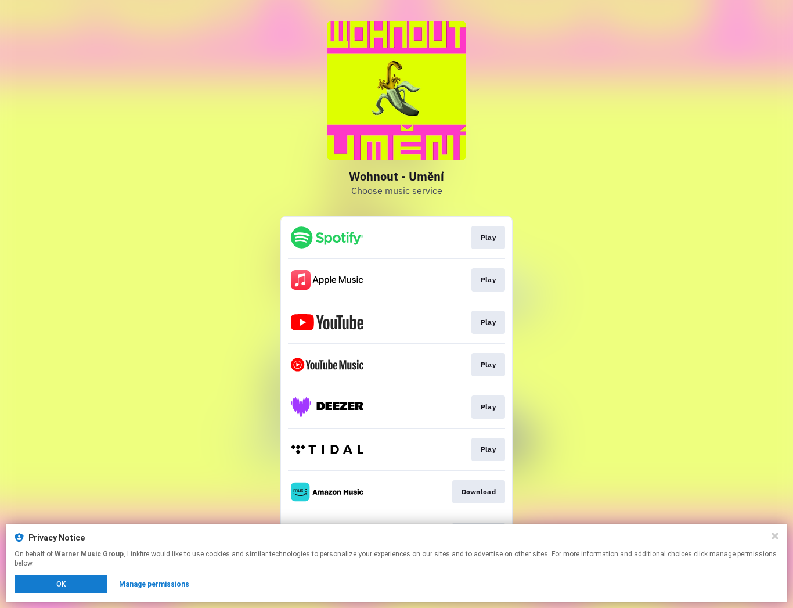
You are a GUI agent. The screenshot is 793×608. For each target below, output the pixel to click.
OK (61, 584)
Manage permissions (154, 584)
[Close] (775, 536)
